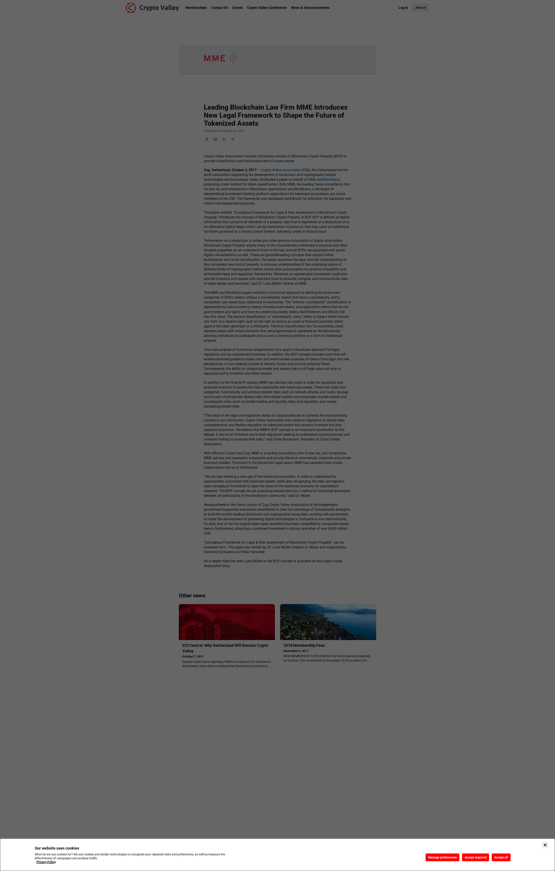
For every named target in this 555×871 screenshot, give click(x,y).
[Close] (545, 845)
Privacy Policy (46, 862)
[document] (277, 854)
